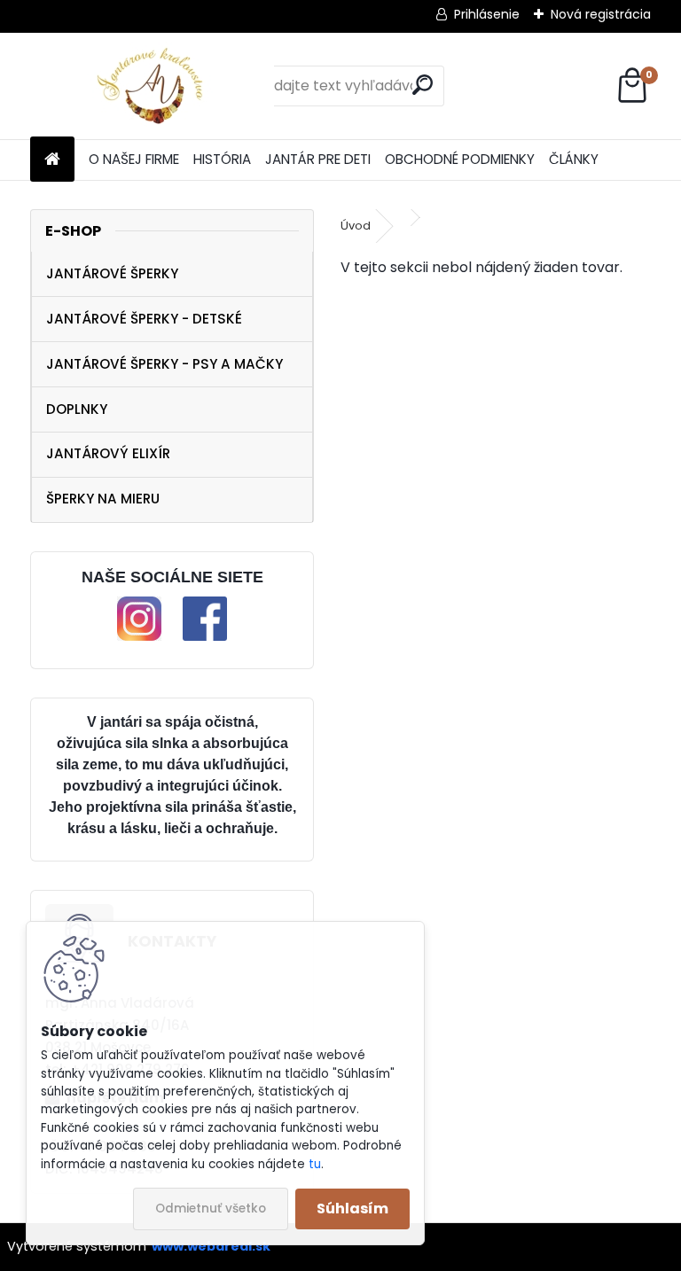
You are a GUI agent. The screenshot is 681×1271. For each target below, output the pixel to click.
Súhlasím (352, 1208)
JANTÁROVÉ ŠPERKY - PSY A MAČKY (164, 364)
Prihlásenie (487, 14)
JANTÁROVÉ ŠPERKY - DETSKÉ (144, 318)
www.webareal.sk (211, 1246)
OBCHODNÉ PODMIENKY (460, 159)
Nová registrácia (601, 14)
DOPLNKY (76, 409)
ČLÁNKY (574, 159)
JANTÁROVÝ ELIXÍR (108, 453)
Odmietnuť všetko (210, 1208)
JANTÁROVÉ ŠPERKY (112, 273)
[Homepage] (52, 160)
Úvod (355, 225)
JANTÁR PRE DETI (318, 159)
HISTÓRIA (222, 159)
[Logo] (152, 86)
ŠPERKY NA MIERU (103, 498)
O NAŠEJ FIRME (134, 159)
